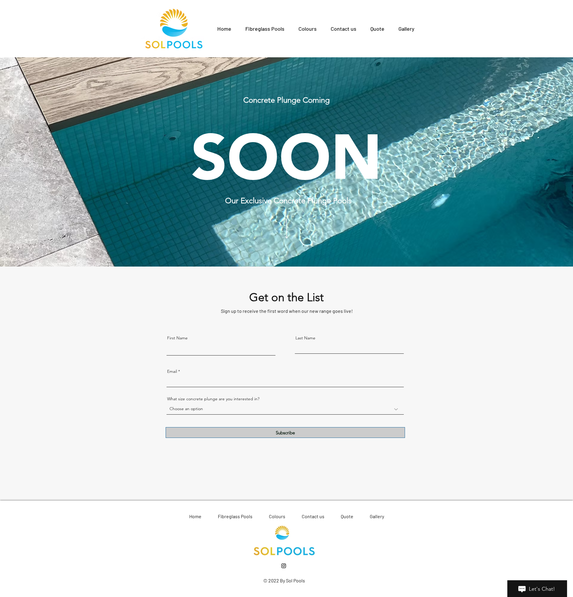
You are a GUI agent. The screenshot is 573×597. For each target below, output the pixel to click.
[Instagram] (284, 566)
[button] (264, 28)
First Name (177, 338)
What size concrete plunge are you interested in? (213, 399)
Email (172, 371)
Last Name (305, 338)
